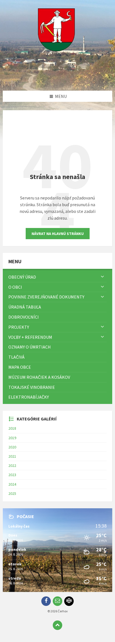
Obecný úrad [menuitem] (22, 277)
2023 (12, 474)
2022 (12, 465)
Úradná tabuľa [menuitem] (24, 307)
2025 (12, 493)
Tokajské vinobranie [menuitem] (31, 387)
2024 (12, 484)
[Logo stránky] (57, 80)
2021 (12, 456)
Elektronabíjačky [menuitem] (28, 397)
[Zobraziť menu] (102, 277)
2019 (12, 437)
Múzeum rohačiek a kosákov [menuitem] (39, 377)
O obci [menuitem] (15, 287)
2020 (12, 447)
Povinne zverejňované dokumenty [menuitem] (46, 297)
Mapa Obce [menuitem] (19, 367)
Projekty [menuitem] (18, 327)
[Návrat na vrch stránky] (57, 625)
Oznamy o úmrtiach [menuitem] (29, 347)
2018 (12, 428)
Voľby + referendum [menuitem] (30, 337)
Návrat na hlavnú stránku (58, 233)
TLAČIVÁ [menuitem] (16, 357)
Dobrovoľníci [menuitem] (23, 317)
